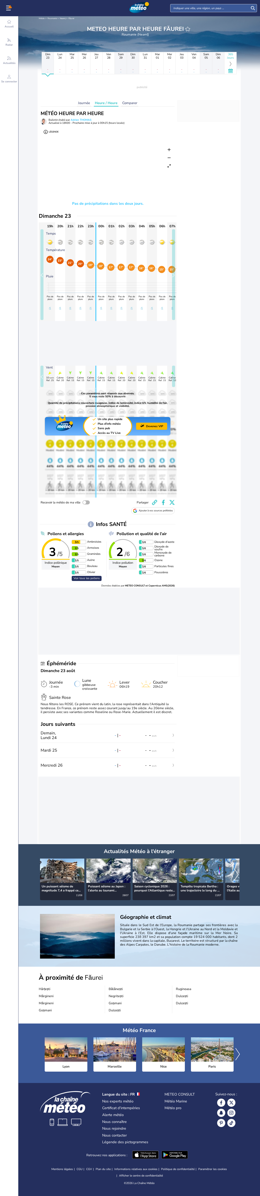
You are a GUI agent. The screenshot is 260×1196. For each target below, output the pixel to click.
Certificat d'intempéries (121, 1107)
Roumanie (52, 18)
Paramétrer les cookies (212, 1169)
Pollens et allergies (66, 534)
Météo (42, 18)
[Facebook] (221, 1103)
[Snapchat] (221, 1113)
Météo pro (173, 1107)
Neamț (63, 18)
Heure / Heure (106, 103)
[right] (236, 875)
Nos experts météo (117, 1101)
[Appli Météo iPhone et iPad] (145, 1155)
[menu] (9, 8)
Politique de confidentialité (178, 1169)
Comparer (129, 103)
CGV (89, 1169)
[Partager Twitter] (172, 502)
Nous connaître (114, 1121)
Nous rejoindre (114, 1128)
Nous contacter (114, 1135)
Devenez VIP (154, 426)
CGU (79, 1169)
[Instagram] (231, 1113)
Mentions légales (62, 1169)
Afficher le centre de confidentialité (141, 1175)
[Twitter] (231, 1103)
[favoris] (188, 29)
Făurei (71, 18)
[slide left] (41, 274)
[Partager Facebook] (163, 502)
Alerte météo (113, 1114)
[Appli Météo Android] (174, 1155)
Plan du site (103, 1169)
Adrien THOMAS (81, 120)
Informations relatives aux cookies (135, 1169)
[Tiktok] (231, 1123)
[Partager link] (154, 502)
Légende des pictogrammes (125, 1142)
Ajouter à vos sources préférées (156, 510)
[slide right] (173, 274)
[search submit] (253, 8)
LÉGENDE (53, 131)
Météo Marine (176, 1101)
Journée (84, 103)
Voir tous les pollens (87, 578)
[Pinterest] (221, 1123)
